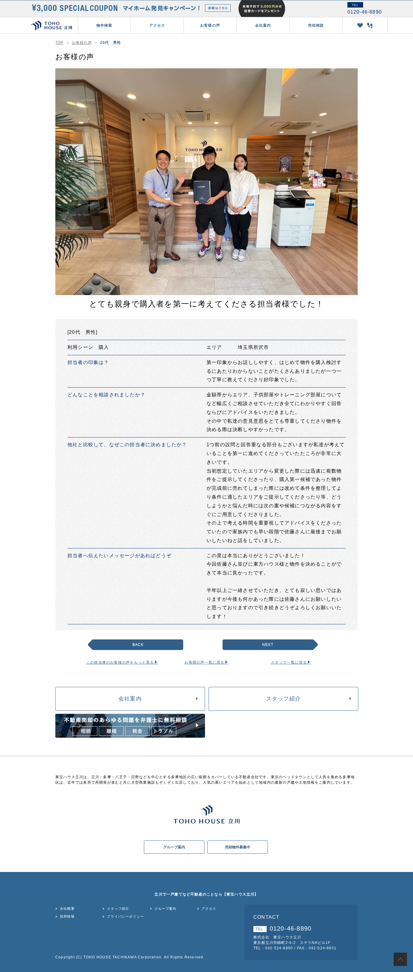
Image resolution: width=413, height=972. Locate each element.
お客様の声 (210, 25)
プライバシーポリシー (125, 916)
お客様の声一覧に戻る (204, 662)
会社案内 (130, 699)
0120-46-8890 (283, 928)
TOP (59, 43)
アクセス (157, 25)
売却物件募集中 (237, 847)
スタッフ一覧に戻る (289, 662)
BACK (138, 644)
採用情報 (67, 916)
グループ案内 (174, 847)
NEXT (267, 644)
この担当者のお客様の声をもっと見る (120, 662)
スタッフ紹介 (283, 699)
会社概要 (67, 908)
